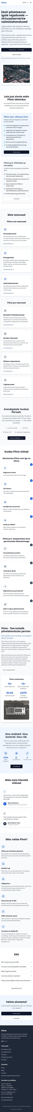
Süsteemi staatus (17, 1109)
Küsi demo (16, 199)
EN (28, 2)
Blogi (2, 1070)
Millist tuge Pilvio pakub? (8, 971)
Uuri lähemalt (7, 348)
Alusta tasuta (16, 152)
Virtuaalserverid (6, 1049)
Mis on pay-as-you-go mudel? (10, 962)
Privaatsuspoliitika (6, 1100)
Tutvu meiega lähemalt (9, 670)
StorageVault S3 (6, 1052)
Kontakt (3, 1073)
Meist (3, 1068)
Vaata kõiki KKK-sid (16, 988)
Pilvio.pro (4, 1054)
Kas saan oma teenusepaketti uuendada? (13, 967)
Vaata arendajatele (15, 438)
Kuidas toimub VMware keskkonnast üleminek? (15, 980)
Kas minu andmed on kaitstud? (10, 976)
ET (25, 2)
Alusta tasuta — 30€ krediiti (16, 49)
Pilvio (3, 2)
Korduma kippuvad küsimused (10, 1076)
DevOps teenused (6, 1057)
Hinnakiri (4, 1060)
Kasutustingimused (7, 1097)
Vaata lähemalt (7, 244)
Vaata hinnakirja (16, 54)
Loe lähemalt (16, 766)
